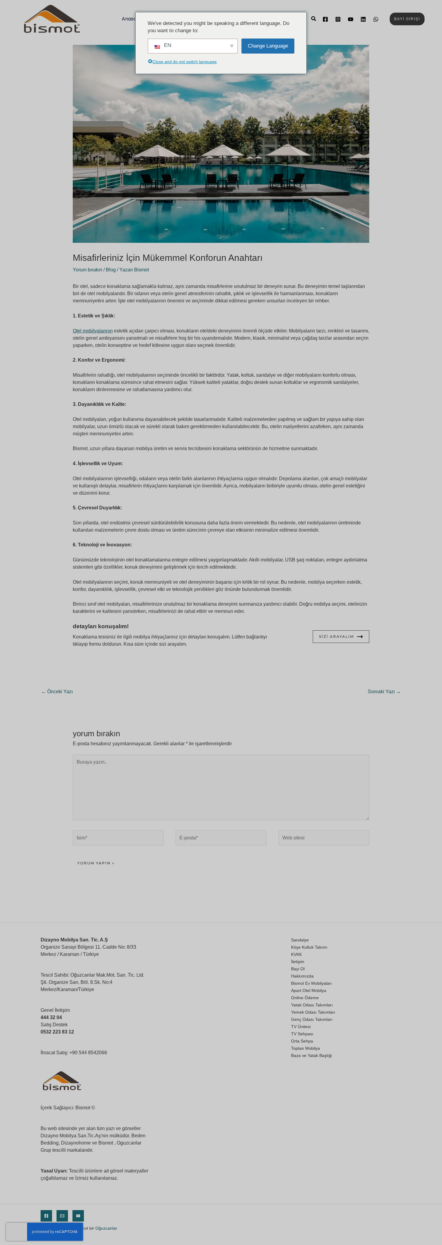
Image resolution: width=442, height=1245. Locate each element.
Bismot (82, 1107)
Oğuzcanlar (106, 1228)
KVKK (296, 954)
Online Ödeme (305, 997)
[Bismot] (52, 18)
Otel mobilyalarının (93, 330)
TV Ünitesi (301, 1026)
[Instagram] (338, 19)
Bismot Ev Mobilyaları (311, 983)
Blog (111, 269)
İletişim (297, 961)
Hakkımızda (302, 976)
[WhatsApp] (376, 19)
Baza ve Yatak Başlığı (311, 1055)
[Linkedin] (363, 19)
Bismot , (106, 1142)
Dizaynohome (76, 1142)
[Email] (62, 1216)
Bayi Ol (298, 968)
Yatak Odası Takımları (312, 1004)
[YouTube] (350, 19)
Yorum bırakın (87, 269)
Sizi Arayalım (336, 636)
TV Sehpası (302, 1033)
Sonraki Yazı (384, 691)
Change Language (268, 46)
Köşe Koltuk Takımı (309, 947)
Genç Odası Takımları (312, 1019)
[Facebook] (325, 19)
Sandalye (300, 940)
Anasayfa (133, 18)
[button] (314, 19)
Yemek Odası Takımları (313, 1012)
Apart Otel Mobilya (308, 990)
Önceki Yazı (57, 691)
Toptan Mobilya (305, 1048)
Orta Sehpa (302, 1041)
